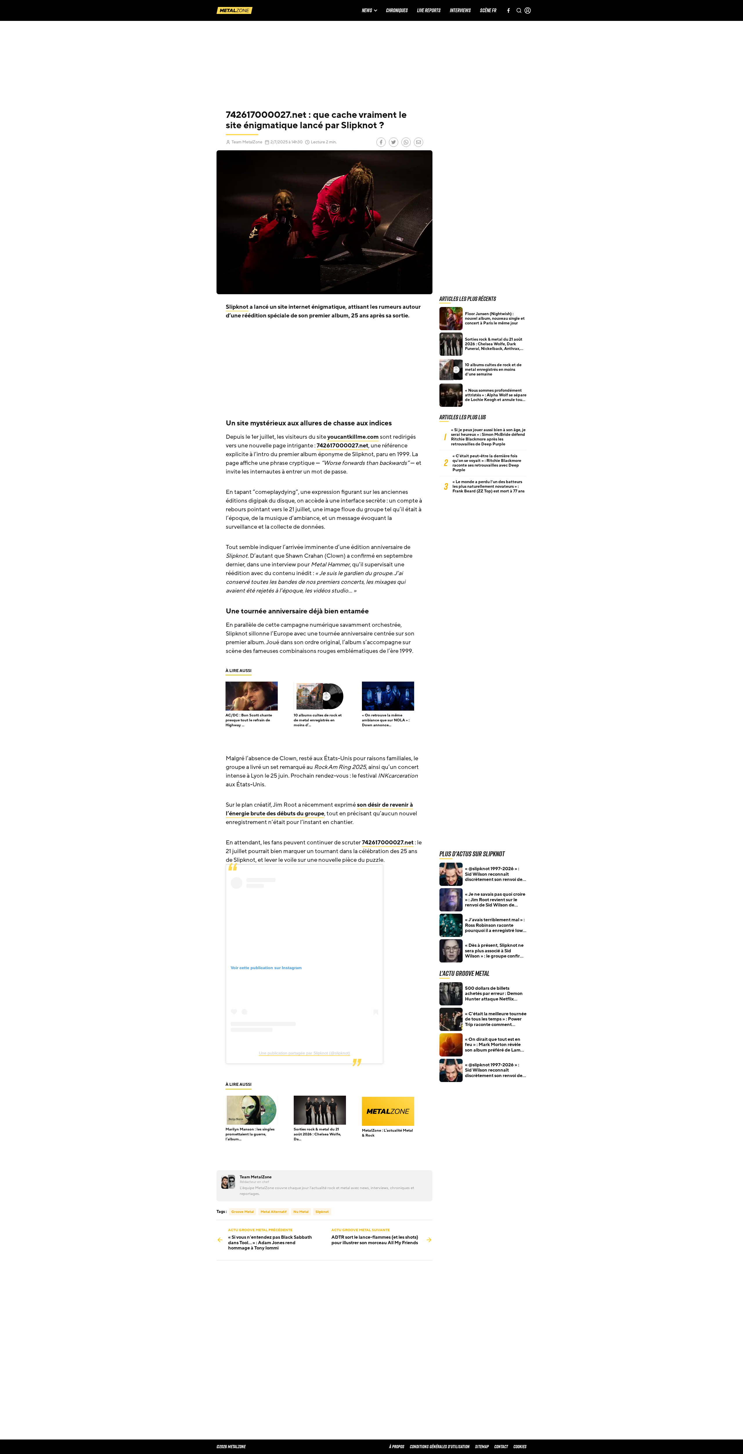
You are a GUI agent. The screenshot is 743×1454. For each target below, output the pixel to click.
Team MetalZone (247, 142)
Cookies (519, 1446)
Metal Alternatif (273, 1211)
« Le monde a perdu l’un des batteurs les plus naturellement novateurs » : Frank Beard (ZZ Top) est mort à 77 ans (488, 487)
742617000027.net (342, 445)
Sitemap (482, 1446)
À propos (396, 1446)
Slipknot (237, 307)
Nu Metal (301, 1211)
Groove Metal (242, 1211)
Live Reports (429, 11)
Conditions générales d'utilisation (440, 1446)
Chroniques (397, 11)
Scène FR (488, 11)
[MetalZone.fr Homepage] (235, 10)
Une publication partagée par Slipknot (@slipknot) (304, 1053)
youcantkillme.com (353, 437)
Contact (501, 1446)
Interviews (460, 11)
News (367, 11)
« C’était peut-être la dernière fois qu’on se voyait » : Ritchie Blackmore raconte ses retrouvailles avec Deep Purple (486, 463)
